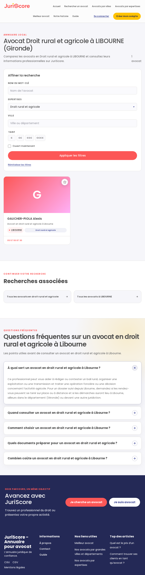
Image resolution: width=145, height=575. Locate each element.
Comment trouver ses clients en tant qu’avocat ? (123, 558)
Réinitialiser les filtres (19, 164)
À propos (45, 543)
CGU (7, 562)
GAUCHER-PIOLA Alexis (24, 219)
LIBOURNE (16, 230)
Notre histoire (61, 16)
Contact (44, 549)
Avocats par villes (101, 6)
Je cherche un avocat (86, 502)
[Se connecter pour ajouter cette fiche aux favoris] (64, 182)
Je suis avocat (124, 502)
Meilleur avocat (41, 16)
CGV (15, 562)
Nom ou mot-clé (18, 83)
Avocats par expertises (127, 6)
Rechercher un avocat (76, 6)
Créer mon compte (127, 16)
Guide (75, 16)
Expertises (15, 99)
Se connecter (101, 16)
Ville (11, 115)
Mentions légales (14, 567)
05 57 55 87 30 (14, 240)
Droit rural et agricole (46, 230)
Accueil (56, 6)
